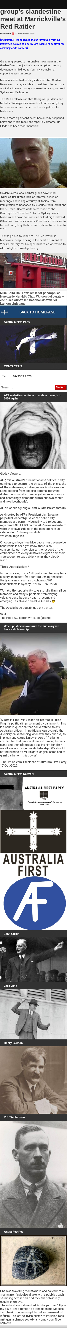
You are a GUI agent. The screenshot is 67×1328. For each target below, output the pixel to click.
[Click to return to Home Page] (33, 311)
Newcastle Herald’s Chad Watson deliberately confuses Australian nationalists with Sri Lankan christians (32, 300)
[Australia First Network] (33, 793)
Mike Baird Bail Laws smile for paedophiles (30, 293)
